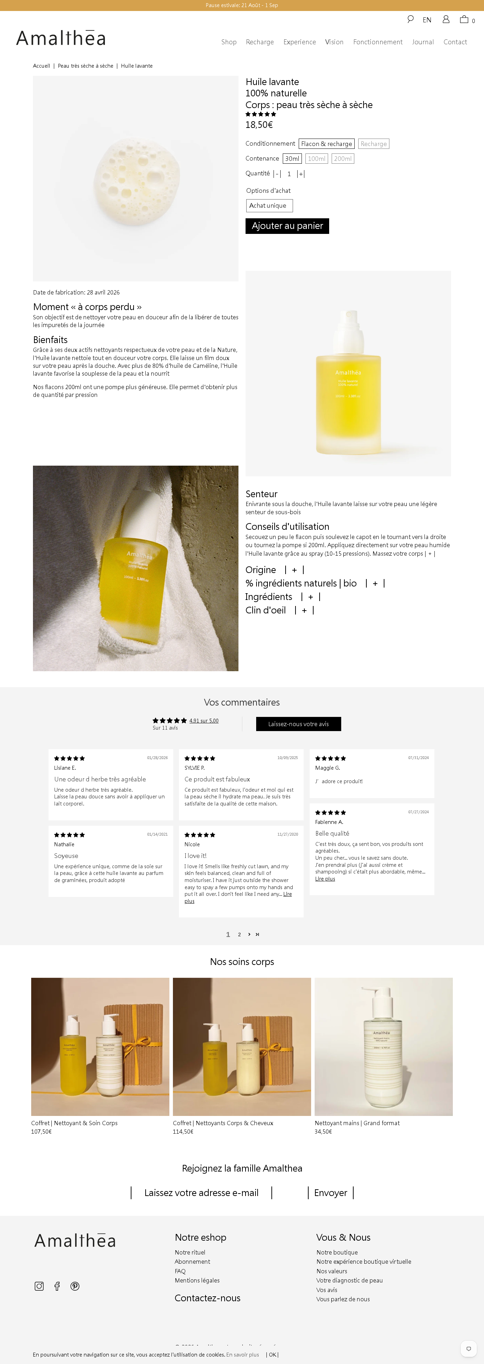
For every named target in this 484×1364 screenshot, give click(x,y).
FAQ (180, 1271)
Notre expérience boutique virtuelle (363, 1261)
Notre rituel (190, 1252)
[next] (444, 1057)
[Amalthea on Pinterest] (75, 1288)
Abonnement (192, 1261)
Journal (423, 41)
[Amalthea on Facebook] (58, 1288)
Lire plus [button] (325, 878)
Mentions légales (197, 1280)
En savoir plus (242, 1354)
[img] (69, 758)
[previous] (39, 1057)
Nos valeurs (331, 1271)
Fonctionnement (378, 41)
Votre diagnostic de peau (349, 1280)
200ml (343, 158)
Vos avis (326, 1289)
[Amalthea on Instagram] (40, 1288)
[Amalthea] (75, 38)
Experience (299, 41)
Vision (334, 41)
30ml (292, 158)
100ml (317, 158)
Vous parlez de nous (343, 1299)
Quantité (258, 173)
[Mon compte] (446, 22)
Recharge (260, 41)
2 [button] (239, 934)
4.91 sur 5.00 (204, 720)
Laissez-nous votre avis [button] (298, 724)
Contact (455, 41)
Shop (229, 41)
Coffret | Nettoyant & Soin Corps (100, 1047)
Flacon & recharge (326, 143)
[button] (261, 114)
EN (427, 19)
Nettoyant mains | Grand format (384, 1047)
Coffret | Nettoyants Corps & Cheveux (242, 1047)
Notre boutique (337, 1252)
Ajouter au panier (287, 225)
